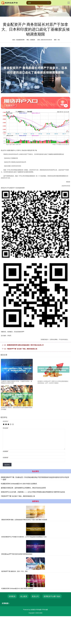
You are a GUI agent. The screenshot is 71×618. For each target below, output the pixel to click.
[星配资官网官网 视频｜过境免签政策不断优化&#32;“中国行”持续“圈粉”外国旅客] (35, 512)
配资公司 (35, 596)
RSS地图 (38, 609)
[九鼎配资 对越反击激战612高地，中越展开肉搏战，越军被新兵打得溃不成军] (17, 369)
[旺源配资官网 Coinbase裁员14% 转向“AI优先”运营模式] (35, 581)
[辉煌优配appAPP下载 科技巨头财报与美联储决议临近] (35, 546)
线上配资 (23, 596)
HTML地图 (45, 609)
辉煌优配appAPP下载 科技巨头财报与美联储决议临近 (16, 554)
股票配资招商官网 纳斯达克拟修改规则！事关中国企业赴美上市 (25, 345)
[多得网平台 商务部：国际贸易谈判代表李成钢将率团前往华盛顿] (17, 395)
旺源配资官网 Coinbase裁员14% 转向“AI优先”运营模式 (19, 484)
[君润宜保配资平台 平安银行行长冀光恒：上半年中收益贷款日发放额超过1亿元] (35, 529)
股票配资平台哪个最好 (52, 596)
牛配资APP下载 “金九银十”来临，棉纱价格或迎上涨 (22, 349)
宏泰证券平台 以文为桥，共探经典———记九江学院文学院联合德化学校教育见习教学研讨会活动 (33, 492)
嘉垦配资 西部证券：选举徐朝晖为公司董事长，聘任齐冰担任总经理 (23, 488)
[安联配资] (9, 3)
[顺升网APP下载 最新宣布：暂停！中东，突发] (35, 563)
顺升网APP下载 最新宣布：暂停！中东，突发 (14, 571)
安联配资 (12, 596)
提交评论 (7, 465)
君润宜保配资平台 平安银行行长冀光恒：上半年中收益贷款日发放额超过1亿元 (24, 537)
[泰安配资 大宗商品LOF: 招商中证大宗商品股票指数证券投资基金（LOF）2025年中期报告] (53, 369)
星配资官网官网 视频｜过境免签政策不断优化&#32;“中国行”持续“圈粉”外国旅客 (24, 519)
